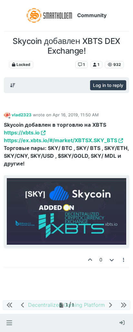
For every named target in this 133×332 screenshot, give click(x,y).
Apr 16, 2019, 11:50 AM (76, 114)
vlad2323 (22, 114)
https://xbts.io (22, 132)
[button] (9, 322)
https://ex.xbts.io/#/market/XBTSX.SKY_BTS (60, 140)
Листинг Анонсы (54, 64)
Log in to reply (108, 85)
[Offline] (7, 114)
